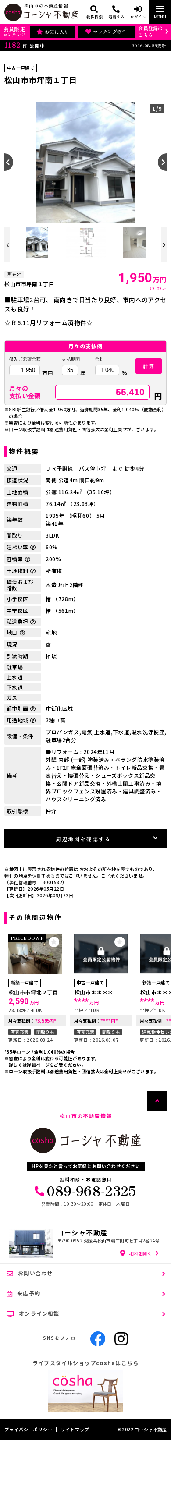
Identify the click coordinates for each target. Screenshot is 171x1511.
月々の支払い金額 (25, 392)
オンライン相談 (39, 1313)
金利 (99, 359)
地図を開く (140, 1253)
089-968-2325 (91, 1190)
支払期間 (71, 359)
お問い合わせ (35, 1273)
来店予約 (28, 1293)
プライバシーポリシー (28, 1429)
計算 (148, 366)
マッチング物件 (110, 31)
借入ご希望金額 (25, 359)
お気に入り (57, 31)
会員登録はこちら (150, 31)
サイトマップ (75, 1429)
